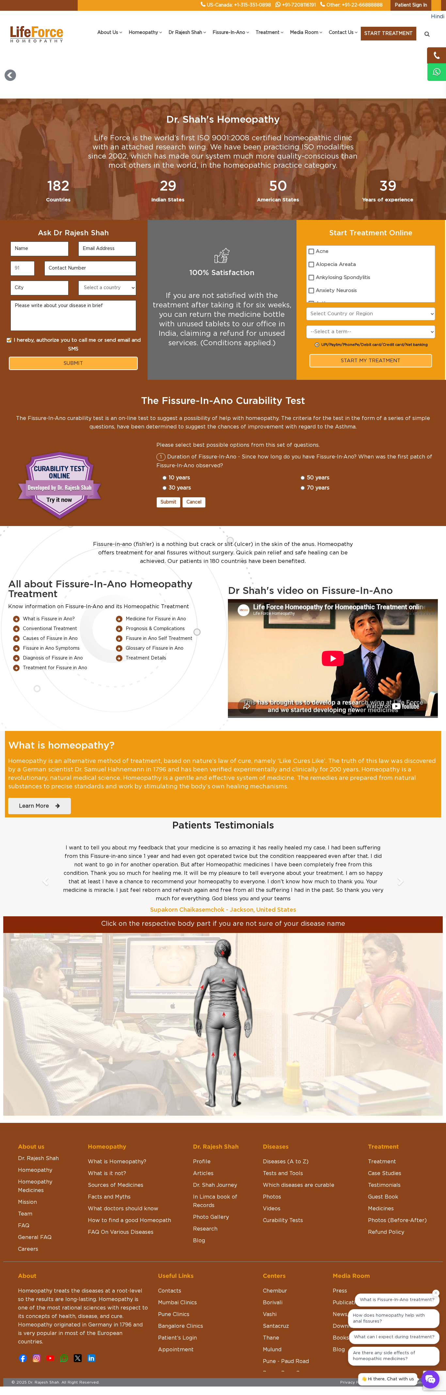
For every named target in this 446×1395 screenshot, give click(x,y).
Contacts (169, 1291)
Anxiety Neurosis (336, 290)
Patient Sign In (411, 5)
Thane (271, 1338)
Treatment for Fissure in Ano (55, 668)
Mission (27, 1202)
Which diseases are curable (298, 1185)
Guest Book (383, 1197)
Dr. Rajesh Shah (38, 1158)
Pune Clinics (173, 1314)
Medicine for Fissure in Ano (156, 619)
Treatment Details (146, 658)
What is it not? (107, 1173)
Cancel (193, 502)
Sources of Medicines (115, 1185)
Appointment (176, 1349)
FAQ (23, 1225)
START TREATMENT (388, 33)
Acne (322, 251)
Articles (203, 1173)
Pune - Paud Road (286, 1361)
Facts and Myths (109, 1197)
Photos (272, 1197)
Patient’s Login (177, 1338)
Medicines (381, 1208)
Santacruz (276, 1326)
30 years (180, 487)
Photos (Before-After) (397, 1220)
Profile (202, 1161)
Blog (199, 1240)
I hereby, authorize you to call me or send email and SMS (77, 344)
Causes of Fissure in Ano (50, 638)
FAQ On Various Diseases (120, 1232)
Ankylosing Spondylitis (343, 277)
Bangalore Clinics (180, 1326)
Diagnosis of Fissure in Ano (53, 658)
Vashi (270, 1314)
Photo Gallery (211, 1217)
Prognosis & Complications (155, 629)
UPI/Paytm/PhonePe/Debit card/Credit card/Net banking (374, 345)
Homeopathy (35, 1170)
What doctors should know (123, 1208)
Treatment (382, 1161)
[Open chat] (430, 1379)
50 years (318, 477)
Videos (271, 1208)
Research (205, 1229)
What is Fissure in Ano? (49, 619)
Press (340, 1291)
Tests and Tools (283, 1173)
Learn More (37, 806)
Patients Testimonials (223, 825)
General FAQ (35, 1237)
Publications (348, 1302)
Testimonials (384, 1185)
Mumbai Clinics (177, 1302)
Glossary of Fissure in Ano (154, 648)
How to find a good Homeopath (129, 1220)
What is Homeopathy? (117, 1161)
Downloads (347, 1326)
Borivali (272, 1302)
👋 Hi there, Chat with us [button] (387, 1379)
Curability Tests (283, 1220)
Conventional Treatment (50, 629)
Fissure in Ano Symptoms (51, 648)
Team (25, 1214)
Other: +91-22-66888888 (355, 5)
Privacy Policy (354, 1382)
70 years (318, 487)
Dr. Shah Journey (215, 1185)
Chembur (275, 1291)
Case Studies (384, 1173)
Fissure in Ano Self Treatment (159, 638)
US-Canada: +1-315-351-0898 (239, 5)
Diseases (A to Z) (286, 1161)
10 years (179, 477)
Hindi (437, 16)
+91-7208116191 (299, 5)
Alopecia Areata (336, 264)
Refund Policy (386, 1232)
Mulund (272, 1349)
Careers (28, 1249)
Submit (168, 502)
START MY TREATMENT (370, 360)
